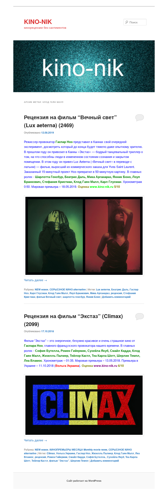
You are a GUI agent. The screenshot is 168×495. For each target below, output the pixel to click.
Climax (51, 453)
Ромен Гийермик (57, 457)
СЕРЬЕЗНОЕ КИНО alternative (68, 289)
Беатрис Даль (119, 289)
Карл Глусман (38, 293)
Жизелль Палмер (102, 453)
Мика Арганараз (100, 293)
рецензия (116, 293)
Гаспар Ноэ (83, 453)
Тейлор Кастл (40, 460)
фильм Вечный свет (48, 297)
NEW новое (41, 289)
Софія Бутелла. (96, 457)
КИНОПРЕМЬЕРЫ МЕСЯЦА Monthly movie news (78, 449)
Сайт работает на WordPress (84, 481)
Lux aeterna (103, 289)
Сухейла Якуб (115, 457)
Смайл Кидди (77, 457)
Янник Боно (93, 297)
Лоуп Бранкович (79, 293)
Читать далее (35, 280)
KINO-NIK (38, 21)
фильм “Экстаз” (59, 460)
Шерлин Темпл (79, 460)
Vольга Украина (65, 453)
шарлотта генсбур (74, 297)
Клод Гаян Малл (58, 293)
